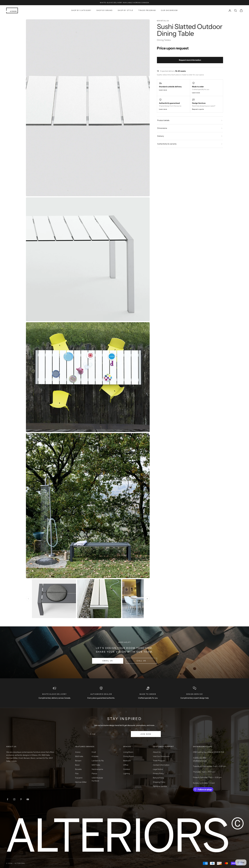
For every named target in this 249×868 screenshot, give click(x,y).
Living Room (128, 752)
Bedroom (127, 760)
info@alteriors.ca (199, 760)
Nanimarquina (97, 769)
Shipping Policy (159, 782)
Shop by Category (81, 10)
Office (125, 765)
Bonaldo (78, 769)
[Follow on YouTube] (27, 799)
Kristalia (95, 756)
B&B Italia (79, 756)
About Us (157, 752)
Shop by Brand (104, 10)
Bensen (78, 760)
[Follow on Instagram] (14, 799)
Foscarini (78, 778)
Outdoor (126, 769)
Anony (77, 752)
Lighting (126, 773)
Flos (76, 773)
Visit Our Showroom (161, 756)
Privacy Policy (158, 773)
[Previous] (28, 598)
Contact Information (161, 765)
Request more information (190, 60)
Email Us (108, 661)
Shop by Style (125, 10)
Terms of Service (160, 786)
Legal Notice (158, 769)
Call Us (141, 661)
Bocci (77, 765)
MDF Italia (96, 765)
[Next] (147, 598)
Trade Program (147, 10)
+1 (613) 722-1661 (199, 757)
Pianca (94, 773)
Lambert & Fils (98, 760)
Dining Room (128, 756)
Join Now (145, 734)
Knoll (94, 752)
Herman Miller (81, 782)
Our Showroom (169, 10)
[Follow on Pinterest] (21, 799)
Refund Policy (158, 778)
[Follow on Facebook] (7, 799)
